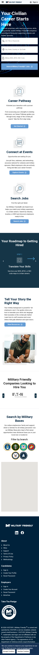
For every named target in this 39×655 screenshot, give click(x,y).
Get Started (18, 126)
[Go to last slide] (3, 261)
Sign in (35, 2)
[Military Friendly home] (14, 2)
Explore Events (18, 172)
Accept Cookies (8, 651)
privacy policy (28, 648)
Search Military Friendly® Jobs (18, 66)
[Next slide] (36, 261)
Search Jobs (18, 221)
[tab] (11, 402)
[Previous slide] (3, 395)
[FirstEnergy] (19, 395)
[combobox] (19, 41)
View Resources (14, 324)
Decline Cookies (23, 651)
